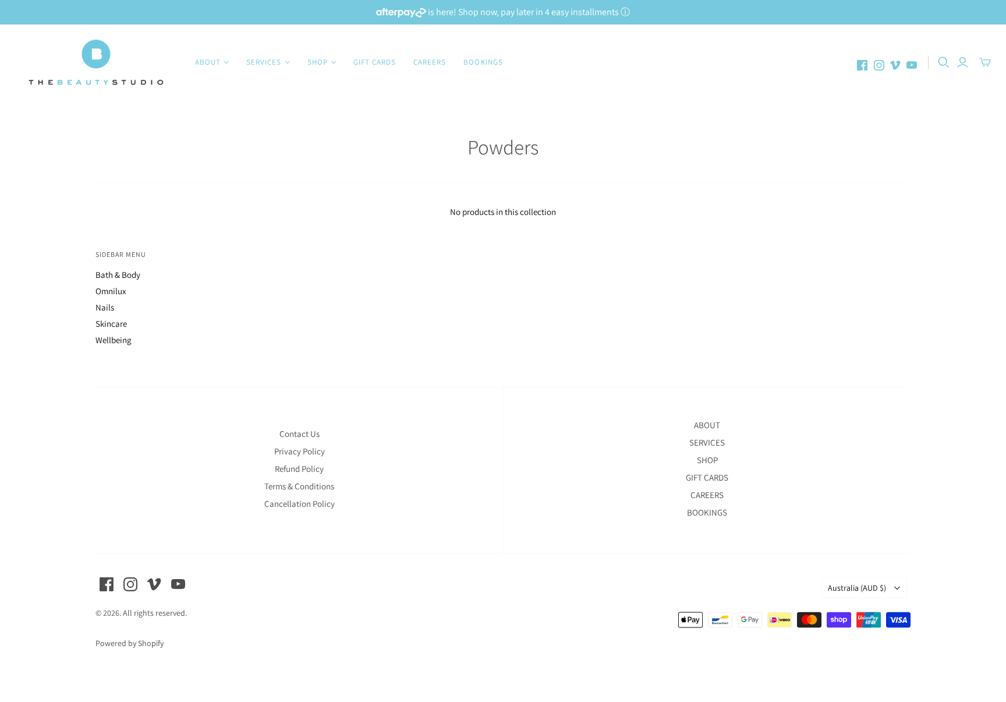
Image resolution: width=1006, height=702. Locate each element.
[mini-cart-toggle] (985, 62)
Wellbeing (113, 339)
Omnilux (110, 291)
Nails (104, 307)
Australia (857, 588)
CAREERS (429, 62)
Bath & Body (117, 274)
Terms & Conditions (299, 486)
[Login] (963, 62)
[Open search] (944, 62)
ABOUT (707, 425)
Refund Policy (299, 468)
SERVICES (707, 442)
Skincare (111, 323)
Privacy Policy (299, 451)
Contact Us (299, 433)
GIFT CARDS (374, 62)
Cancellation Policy (299, 503)
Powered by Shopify (129, 643)
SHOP (707, 459)
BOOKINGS (482, 62)
